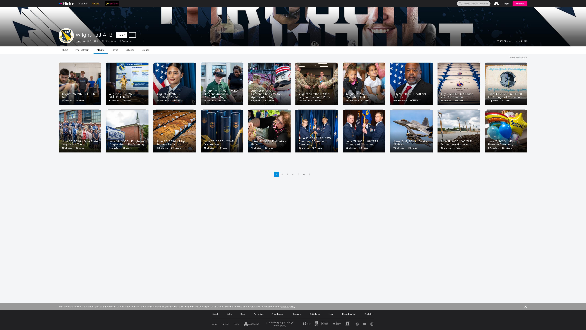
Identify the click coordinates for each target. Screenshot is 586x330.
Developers (277, 314)
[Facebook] (357, 324)
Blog (243, 314)
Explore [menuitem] (83, 3)
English (368, 314)
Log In (506, 3)
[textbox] (477, 3)
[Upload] (496, 3)
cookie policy (288, 306)
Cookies (296, 314)
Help (331, 314)
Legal (214, 324)
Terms (236, 324)
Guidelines (314, 314)
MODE (95, 3)
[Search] (460, 3)
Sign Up (520, 3)
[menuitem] (111, 3)
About (215, 314)
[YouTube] (364, 324)
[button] (525, 306)
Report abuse (349, 314)
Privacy (225, 324)
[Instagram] (372, 324)
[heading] (66, 3)
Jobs (229, 314)
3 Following (125, 41)
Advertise (258, 314)
